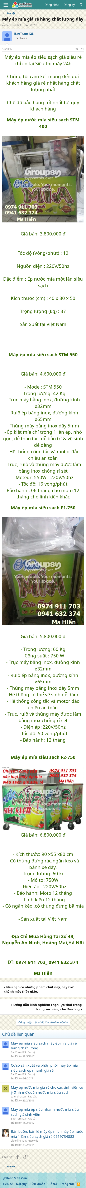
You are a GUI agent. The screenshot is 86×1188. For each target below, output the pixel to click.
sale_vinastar (18, 1096)
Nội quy (21, 1184)
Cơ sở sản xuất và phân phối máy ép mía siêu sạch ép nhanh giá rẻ (44, 1068)
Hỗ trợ (52, 1184)
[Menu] (6, 5)
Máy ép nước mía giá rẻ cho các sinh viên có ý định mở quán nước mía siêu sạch (47, 1090)
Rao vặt (32, 1052)
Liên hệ (8, 1184)
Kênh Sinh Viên (16, 1178)
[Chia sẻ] (76, 49)
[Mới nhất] (81, 5)
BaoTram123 (13, 25)
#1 (82, 49)
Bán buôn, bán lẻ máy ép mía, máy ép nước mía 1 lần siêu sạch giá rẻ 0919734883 (47, 1134)
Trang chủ (67, 1184)
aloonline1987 (19, 1140)
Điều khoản (37, 1184)
